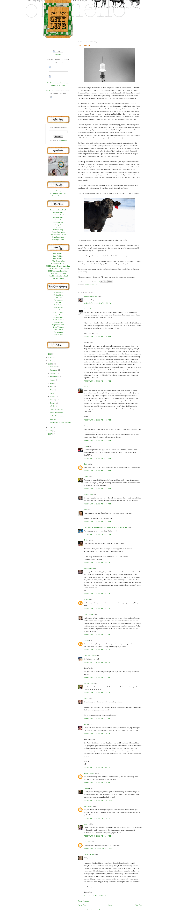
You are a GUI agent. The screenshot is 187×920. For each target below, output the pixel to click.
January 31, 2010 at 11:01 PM (97, 303)
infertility (89, 284)
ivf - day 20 (53, 406)
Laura (86, 446)
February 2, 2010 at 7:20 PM (97, 818)
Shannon (87, 599)
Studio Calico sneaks (57, 416)
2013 (50, 354)
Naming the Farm (58, 239)
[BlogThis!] (104, 281)
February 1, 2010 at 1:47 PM (97, 634)
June (52, 386)
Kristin (86, 698)
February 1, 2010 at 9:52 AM (97, 534)
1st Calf (58, 227)
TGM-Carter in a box (58, 263)
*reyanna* (87, 309)
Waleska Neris (58, 334)
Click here (50, 91)
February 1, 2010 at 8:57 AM (97, 521)
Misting (58, 191)
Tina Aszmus (58, 329)
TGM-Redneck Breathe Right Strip (58, 266)
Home (110, 905)
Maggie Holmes (58, 315)
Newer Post (82, 905)
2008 (50, 431)
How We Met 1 (58, 253)
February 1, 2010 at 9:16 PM (97, 782)
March (52, 396)
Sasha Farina (58, 322)
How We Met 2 (58, 256)
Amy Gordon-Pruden (91, 296)
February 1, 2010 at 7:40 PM (97, 767)
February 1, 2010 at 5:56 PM (97, 693)
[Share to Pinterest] (111, 281)
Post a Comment (83, 901)
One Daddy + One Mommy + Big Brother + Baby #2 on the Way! (106, 527)
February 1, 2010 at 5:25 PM (97, 677)
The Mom (87, 841)
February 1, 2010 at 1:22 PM (97, 562)
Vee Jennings (58, 332)
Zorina (86, 540)
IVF (96, 284)
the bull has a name (56, 412)
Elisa (85, 509)
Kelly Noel (58, 302)
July (51, 383)
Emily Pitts (58, 297)
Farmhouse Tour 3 (58, 217)
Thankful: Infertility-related (58, 276)
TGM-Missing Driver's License (58, 268)
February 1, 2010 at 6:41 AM (97, 471)
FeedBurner (63, 140)
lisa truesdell (88, 806)
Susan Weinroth (58, 327)
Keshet (86, 476)
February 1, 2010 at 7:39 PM (97, 733)
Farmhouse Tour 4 (58, 220)
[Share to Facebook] (108, 281)
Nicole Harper (58, 317)
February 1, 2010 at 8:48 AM (97, 504)
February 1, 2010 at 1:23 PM (97, 593)
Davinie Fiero (88, 683)
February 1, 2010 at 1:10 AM (97, 337)
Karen (86, 724)
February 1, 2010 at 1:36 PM (97, 609)
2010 (50, 364)
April (52, 393)
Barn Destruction (58, 237)
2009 (50, 427)
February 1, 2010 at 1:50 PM (97, 650)
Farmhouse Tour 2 (58, 215)
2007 (50, 434)
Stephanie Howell (58, 324)
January (53, 403)
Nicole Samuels (58, 320)
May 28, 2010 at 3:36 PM (95, 895)
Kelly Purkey (58, 305)
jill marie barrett (89, 568)
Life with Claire (89, 854)
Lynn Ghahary (89, 614)
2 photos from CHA (56, 409)
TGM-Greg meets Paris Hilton (58, 271)
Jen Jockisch (58, 300)
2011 (50, 360)
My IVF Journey (58, 278)
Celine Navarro (58, 292)
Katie (85, 464)
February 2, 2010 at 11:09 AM (98, 800)
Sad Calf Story (58, 229)
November (54, 370)
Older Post (138, 905)
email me (58, 54)
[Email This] (101, 281)
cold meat (53, 419)
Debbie (86, 640)
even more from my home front (60, 422)
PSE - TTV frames (58, 196)
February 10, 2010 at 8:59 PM (98, 848)
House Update (58, 222)
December (53, 367)
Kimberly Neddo (58, 307)
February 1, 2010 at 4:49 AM (97, 381)
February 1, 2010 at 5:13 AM (97, 420)
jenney (86, 824)
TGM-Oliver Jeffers (58, 261)
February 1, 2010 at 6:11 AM (97, 458)
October (53, 373)
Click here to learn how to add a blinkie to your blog (58, 84)
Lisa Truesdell (58, 312)
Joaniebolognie (89, 773)
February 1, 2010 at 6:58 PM (97, 718)
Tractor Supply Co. (58, 232)
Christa (86, 788)
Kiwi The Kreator (90, 655)
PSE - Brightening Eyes (58, 193)
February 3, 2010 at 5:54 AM (97, 836)
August (52, 380)
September (54, 376)
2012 (50, 357)
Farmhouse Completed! (58, 210)
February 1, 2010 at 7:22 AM (97, 488)
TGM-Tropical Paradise (58, 273)
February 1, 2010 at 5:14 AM (97, 440)
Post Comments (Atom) (95, 910)
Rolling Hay (58, 225)
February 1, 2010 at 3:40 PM (97, 662)
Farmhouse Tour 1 (58, 212)
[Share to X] (106, 281)
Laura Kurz (58, 310)
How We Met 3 (58, 258)
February (53, 400)
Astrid (86, 387)
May (52, 390)
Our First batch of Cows (58, 234)
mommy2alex (88, 494)
